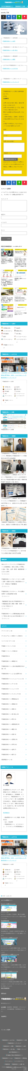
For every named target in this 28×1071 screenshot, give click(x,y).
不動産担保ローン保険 (8, 709)
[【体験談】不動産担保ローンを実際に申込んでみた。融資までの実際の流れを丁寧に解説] (13, 514)
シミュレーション (21, 336)
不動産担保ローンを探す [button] (8, 381)
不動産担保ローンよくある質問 (11, 673)
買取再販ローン (6, 759)
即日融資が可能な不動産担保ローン (14, 1055)
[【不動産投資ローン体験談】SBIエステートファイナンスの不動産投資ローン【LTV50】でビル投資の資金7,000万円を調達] (13, 540)
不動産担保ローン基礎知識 (10, 724)
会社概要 (3, 1007)
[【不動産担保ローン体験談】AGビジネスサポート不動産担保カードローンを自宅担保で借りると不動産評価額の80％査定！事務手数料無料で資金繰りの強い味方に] (13, 467)
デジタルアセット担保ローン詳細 (11, 636)
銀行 (4, 336)
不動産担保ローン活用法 (9, 739)
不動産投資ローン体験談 (9, 661)
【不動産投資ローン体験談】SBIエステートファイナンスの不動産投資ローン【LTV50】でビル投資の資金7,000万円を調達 (13, 551)
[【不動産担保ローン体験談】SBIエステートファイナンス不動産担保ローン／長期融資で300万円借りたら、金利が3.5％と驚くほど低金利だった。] (13, 490)
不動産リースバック (8, 646)
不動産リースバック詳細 (9, 651)
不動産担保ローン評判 (9, 744)
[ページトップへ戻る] (25, 1069)
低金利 (18, 328)
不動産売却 (5, 656)
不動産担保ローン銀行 (8, 754)
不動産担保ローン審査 (9, 59)
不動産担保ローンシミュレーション (12, 678)
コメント (4, 199)
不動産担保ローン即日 (8, 719)
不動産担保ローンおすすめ (10, 68)
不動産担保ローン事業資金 (10, 699)
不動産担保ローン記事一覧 (18, 1064)
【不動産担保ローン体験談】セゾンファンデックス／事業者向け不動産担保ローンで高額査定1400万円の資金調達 (14, 456)
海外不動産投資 (5, 988)
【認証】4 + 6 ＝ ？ (9, 153)
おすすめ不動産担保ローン (7, 6)
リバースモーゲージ (8, 641)
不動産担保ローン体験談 (9, 704)
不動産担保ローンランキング (11, 82)
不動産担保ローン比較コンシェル (13, 1067)
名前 (5, 129)
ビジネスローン (7, 331)
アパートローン (7, 339)
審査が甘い (19, 331)
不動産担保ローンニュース (10, 689)
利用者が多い (7, 328)
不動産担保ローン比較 (7, 429)
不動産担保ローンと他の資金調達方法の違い (12, 667)
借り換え (18, 333)
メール (5, 135)
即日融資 (6, 333)
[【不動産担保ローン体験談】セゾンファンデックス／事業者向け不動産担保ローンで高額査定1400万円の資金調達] (13, 445)
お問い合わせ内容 (8, 141)
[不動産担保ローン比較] (13, 421)
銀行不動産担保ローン (14, 1052)
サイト (3, 230)
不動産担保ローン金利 (9, 41)
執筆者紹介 (6, 812)
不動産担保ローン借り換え (10, 50)
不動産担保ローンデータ (9, 683)
